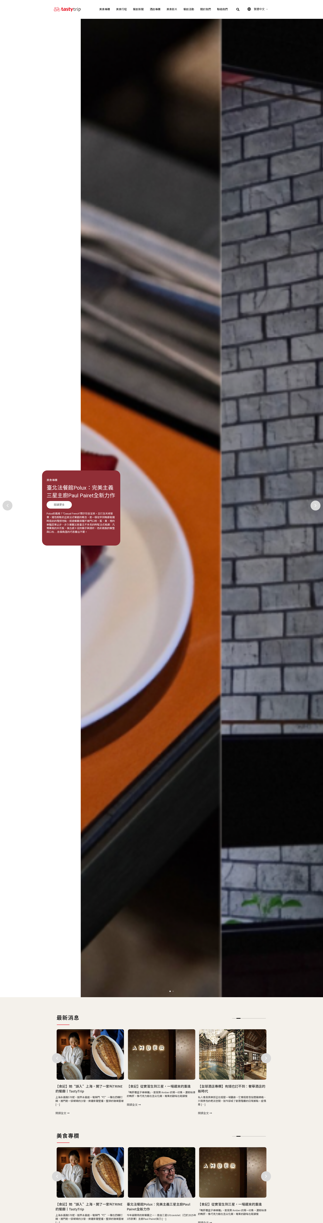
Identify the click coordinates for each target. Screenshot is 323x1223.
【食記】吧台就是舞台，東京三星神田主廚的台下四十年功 (79, 495)
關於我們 (205, 9)
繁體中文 (259, 9)
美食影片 (172, 9)
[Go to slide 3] (243, 1018)
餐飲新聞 (138, 9)
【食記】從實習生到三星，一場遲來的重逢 (87, 1086)
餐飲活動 (188, 9)
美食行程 (121, 9)
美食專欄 (104, 9)
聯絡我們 (222, 9)
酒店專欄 (155, 9)
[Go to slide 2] (173, 991)
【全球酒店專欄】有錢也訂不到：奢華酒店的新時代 (160, 1088)
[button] (238, 9)
